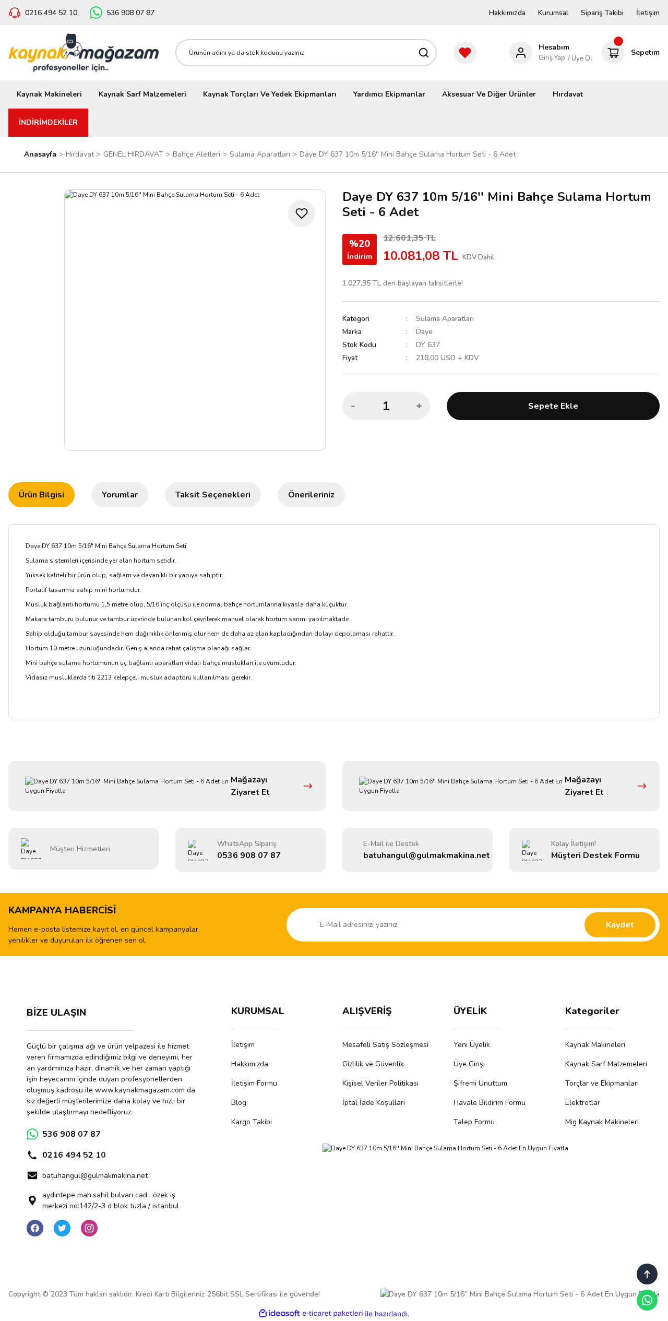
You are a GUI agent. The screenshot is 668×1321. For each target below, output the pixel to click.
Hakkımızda (507, 13)
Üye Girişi (469, 1064)
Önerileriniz (311, 495)
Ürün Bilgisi (41, 495)
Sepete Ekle (553, 406)
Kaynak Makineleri (595, 1045)
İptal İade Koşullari (373, 1103)
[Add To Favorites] (301, 213)
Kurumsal (553, 13)
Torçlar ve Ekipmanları (602, 1083)
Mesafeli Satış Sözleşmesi (385, 1045)
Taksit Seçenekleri (212, 495)
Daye (424, 332)
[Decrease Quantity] (353, 406)
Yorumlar (120, 495)
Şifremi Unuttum (480, 1083)
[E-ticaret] (332, 1313)
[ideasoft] (279, 1314)
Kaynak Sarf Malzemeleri (606, 1064)
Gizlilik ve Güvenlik (373, 1064)
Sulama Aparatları (445, 319)
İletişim (648, 13)
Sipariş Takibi (602, 13)
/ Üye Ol (580, 58)
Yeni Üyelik (472, 1045)
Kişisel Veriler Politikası (380, 1083)
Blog (238, 1103)
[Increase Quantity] (419, 406)
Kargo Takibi (251, 1122)
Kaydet (620, 925)
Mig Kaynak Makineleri (602, 1122)
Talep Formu (474, 1122)
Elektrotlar (582, 1103)
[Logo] (83, 52)
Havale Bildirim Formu (490, 1103)
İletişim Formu (254, 1083)
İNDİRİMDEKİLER (48, 122)
